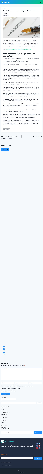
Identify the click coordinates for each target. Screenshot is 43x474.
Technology (3, 427)
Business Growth (6, 129)
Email (17, 383)
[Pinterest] (37, 448)
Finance (3, 409)
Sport (2, 424)
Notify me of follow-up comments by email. (11, 388)
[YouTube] (39, 446)
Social (2, 422)
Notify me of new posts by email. (9, 391)
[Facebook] (37, 443)
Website (31, 383)
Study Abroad (4, 425)
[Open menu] (41, 2)
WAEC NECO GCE (5, 428)
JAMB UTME (4, 414)
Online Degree (4, 417)
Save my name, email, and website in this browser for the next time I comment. (17, 386)
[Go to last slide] (3, 149)
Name (3, 383)
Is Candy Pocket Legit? (37, 136)
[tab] (4, 346)
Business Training (5, 406)
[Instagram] (39, 448)
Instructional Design (5, 412)
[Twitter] (39, 443)
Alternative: (3, 397)
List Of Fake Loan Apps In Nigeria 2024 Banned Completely (18, 49)
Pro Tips (3, 419)
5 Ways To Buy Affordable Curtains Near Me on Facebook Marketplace (10, 137)
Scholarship (3, 420)
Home (14, 470)
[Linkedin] (37, 446)
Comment (4, 368)
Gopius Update (4, 411)
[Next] (7, 149)
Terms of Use (27, 470)
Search (39, 402)
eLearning (3, 407)
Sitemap (17, 470)
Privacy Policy (22, 470)
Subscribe (37, 432)
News (2, 415)
